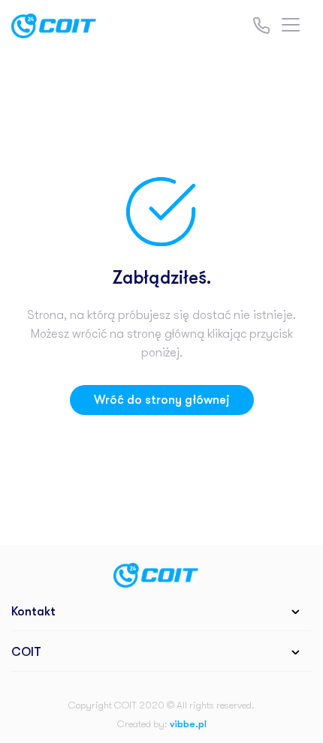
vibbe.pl (188, 723)
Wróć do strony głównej (162, 400)
